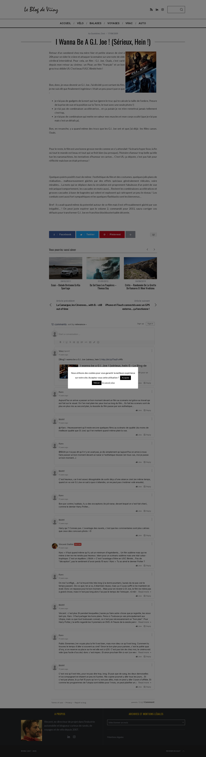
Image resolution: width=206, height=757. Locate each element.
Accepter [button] (125, 378)
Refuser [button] (97, 383)
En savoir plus (108, 382)
